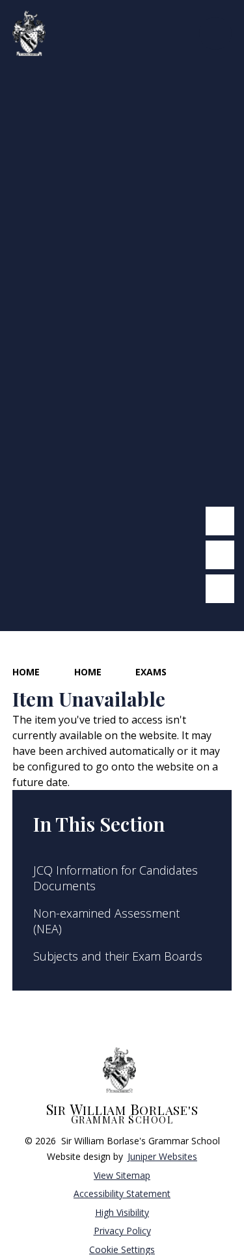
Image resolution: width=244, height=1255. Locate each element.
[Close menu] (215, 33)
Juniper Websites (162, 1156)
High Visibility (122, 1212)
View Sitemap (122, 1175)
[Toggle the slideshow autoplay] (220, 588)
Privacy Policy (122, 1230)
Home (26, 672)
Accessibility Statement (122, 1193)
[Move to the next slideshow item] (220, 555)
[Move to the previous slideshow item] (220, 521)
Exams (151, 672)
